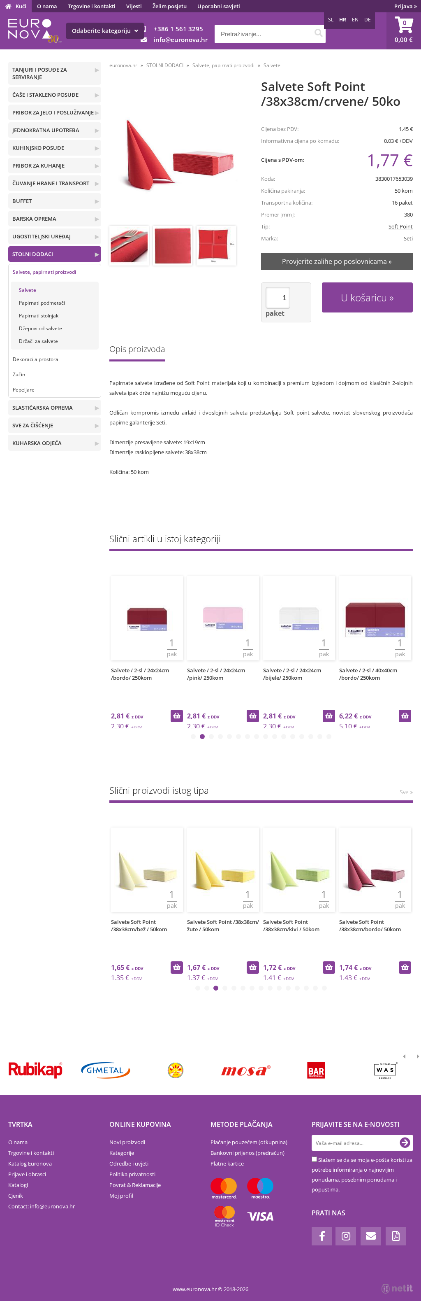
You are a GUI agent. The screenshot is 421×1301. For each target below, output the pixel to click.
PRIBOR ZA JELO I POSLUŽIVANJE (53, 112)
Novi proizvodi (127, 1142)
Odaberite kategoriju (102, 31)
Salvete (27, 290)
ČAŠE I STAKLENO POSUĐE (45, 94)
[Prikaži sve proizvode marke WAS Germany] (386, 1070)
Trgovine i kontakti (92, 6)
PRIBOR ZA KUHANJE (38, 165)
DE (367, 19)
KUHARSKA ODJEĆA (37, 443)
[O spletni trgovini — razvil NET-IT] (397, 1289)
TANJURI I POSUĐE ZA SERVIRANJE (39, 73)
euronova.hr (123, 65)
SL (330, 19)
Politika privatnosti (132, 1174)
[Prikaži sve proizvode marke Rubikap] (35, 1070)
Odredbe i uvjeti (128, 1163)
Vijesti (134, 6)
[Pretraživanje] (318, 34)
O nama (47, 6)
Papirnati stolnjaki (39, 315)
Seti (408, 238)
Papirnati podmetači (42, 302)
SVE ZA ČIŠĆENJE (32, 425)
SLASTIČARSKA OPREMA (42, 407)
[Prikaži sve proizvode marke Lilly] (176, 1070)
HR (342, 19)
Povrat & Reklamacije (135, 1185)
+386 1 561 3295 (178, 29)
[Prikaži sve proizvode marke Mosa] (246, 1070)
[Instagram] (345, 1236)
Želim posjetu (170, 6)
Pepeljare (24, 389)
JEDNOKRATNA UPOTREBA (45, 130)
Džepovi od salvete (40, 328)
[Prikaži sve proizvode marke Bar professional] (316, 1070)
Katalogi (18, 1185)
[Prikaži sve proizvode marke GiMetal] (105, 1070)
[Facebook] (322, 1236)
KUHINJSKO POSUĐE (38, 148)
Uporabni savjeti (218, 6)
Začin (19, 374)
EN (355, 19)
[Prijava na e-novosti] (405, 1143)
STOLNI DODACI (32, 254)
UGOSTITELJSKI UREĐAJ (41, 236)
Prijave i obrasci (27, 1174)
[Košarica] (403, 30)
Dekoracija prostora (35, 359)
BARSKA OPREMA (34, 218)
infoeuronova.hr (181, 39)
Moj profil (121, 1195)
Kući (21, 6)
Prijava (405, 6)
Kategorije (121, 1152)
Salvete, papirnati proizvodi (44, 271)
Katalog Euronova (30, 1163)
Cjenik (15, 1195)
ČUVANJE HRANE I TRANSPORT (50, 183)
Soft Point (401, 226)
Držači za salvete (38, 341)
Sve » (406, 792)
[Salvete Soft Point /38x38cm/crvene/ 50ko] (177, 153)
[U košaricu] (177, 716)
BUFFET (22, 201)
